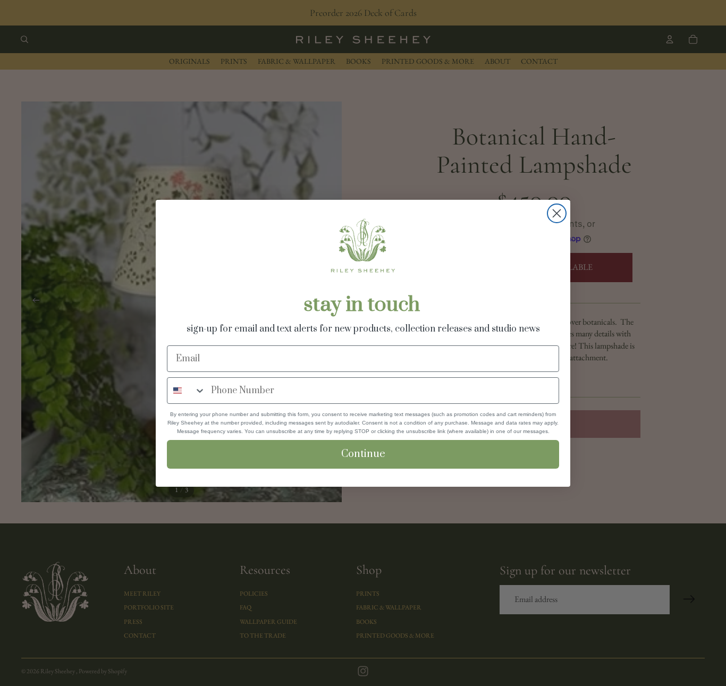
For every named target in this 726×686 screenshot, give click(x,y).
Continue (363, 454)
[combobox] (186, 390)
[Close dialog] (556, 213)
